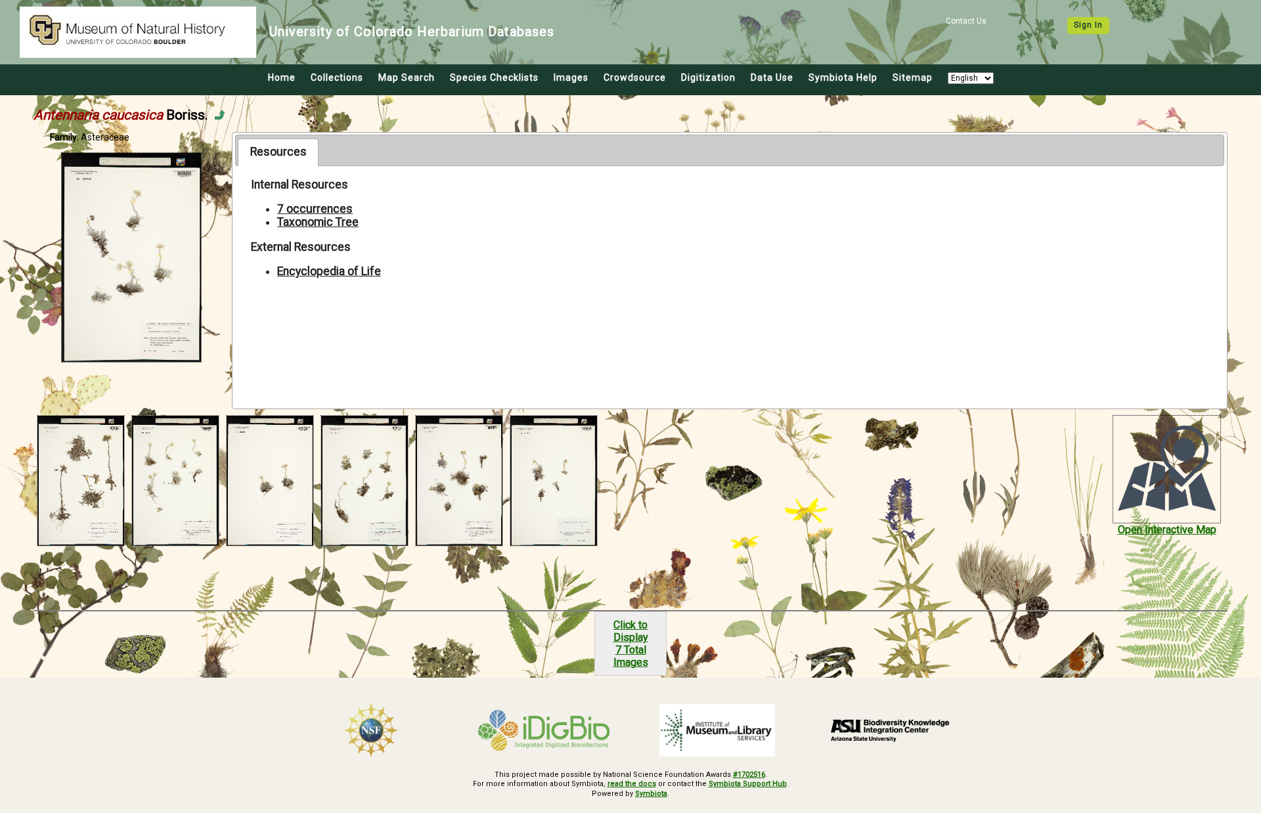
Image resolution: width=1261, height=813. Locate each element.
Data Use (772, 77)
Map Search (406, 77)
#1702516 (749, 774)
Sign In (1088, 25)
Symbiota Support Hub (748, 784)
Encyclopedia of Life (329, 271)
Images (571, 77)
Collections (337, 77)
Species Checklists (494, 77)
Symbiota (651, 793)
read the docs (632, 784)
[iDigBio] (544, 730)
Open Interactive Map (1167, 529)
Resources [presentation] (278, 151)
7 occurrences (315, 208)
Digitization (708, 77)
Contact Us (966, 21)
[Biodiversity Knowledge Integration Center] (890, 730)
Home (282, 77)
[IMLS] (717, 730)
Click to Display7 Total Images (630, 644)
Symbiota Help (842, 77)
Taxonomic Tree (318, 222)
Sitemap (913, 77)
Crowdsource (635, 77)
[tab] (278, 152)
